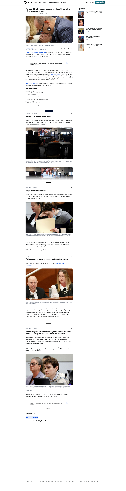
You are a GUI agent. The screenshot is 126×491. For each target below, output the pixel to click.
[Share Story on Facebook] (61, 48)
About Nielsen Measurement (75, 481)
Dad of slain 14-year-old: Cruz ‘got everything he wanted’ (38, 96)
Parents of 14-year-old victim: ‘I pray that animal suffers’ (37, 99)
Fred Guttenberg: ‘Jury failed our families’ (35, 92)
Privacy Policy (37, 481)
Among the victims (55, 74)
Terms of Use (83, 481)
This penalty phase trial (32, 83)
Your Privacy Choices (90, 481)
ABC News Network (30, 481)
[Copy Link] (71, 48)
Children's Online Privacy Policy (56, 481)
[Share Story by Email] (68, 48)
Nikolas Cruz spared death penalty (33, 102)
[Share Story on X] (65, 48)
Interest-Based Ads (66, 481)
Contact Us (96, 481)
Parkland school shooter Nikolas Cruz (36, 52)
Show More (48, 182)
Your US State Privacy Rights (45, 481)
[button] (21, 2)
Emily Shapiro (30, 48)
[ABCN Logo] (28, 2)
